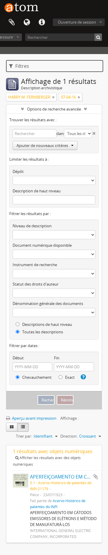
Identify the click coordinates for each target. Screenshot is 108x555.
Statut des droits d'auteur (35, 284)
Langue (26, 22)
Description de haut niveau (37, 191)
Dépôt (18, 171)
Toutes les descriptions (42, 332)
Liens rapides (41, 22)
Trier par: (24, 436)
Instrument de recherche (35, 264)
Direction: (68, 436)
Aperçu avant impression (33, 418)
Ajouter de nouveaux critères (42, 145)
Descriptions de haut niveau (46, 324)
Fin (56, 358)
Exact (69, 377)
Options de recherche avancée (54, 109)
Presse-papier (11, 22)
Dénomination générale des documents (48, 303)
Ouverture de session (77, 22)
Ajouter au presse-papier (96, 477)
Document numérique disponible (42, 245)
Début (18, 358)
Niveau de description (32, 226)
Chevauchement (36, 377)
